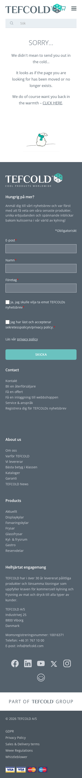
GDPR (9, 731)
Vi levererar (14, 461)
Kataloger (12, 473)
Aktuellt (11, 511)
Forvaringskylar (17, 522)
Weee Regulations (19, 750)
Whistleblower (16, 757)
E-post (11, 240)
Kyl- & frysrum (16, 539)
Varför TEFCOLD (17, 456)
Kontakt (11, 381)
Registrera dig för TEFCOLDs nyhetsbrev (35, 408)
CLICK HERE (52, 103)
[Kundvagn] (63, 8)
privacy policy (27, 339)
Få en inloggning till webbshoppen (31, 397)
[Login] (54, 8)
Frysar (10, 528)
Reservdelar (14, 550)
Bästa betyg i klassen (21, 467)
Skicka (41, 354)
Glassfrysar (14, 534)
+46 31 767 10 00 (31, 640)
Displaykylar (14, 517)
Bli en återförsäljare (20, 386)
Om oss (11, 450)
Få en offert (14, 392)
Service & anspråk (19, 403)
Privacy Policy (15, 737)
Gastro (10, 545)
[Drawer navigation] (74, 8)
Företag (12, 280)
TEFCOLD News (16, 484)
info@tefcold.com (30, 646)
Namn (11, 260)
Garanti (11, 478)
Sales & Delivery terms (22, 744)
